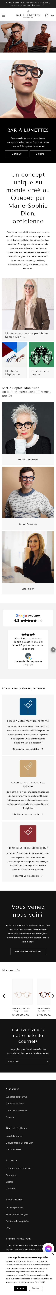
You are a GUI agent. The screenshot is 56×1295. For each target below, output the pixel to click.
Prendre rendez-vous (28, 951)
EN (52, 15)
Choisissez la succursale (26, 814)
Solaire (40, 153)
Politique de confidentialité (32, 1282)
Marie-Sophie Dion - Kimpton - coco (21, 1009)
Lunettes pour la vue (16, 1096)
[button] (3, 15)
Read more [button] (28, 649)
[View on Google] (28, 656)
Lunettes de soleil (15, 1103)
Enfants (10, 1117)
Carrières (10, 1188)
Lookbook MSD (13, 1149)
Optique (17, 153)
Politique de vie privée (17, 1221)
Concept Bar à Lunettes (18, 1168)
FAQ (8, 1227)
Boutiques (11, 1175)
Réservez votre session (26, 875)
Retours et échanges (17, 1214)
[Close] (53, 1254)
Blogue (9, 1181)
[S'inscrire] (46, 1061)
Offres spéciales (14, 1207)
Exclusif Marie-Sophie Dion (19, 1142)
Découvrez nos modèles (26, 749)
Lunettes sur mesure (16, 1110)
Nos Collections (14, 1136)
